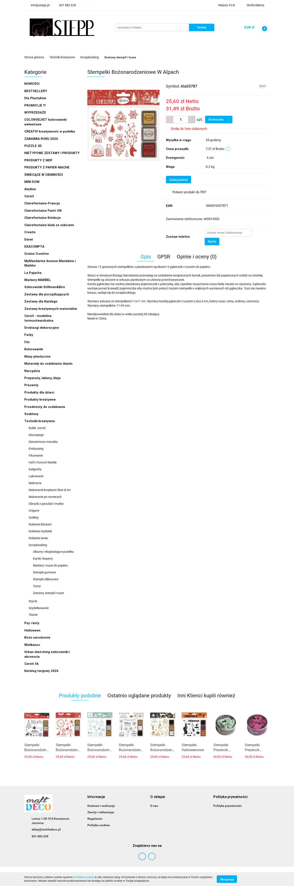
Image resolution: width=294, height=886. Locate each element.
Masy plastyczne (37, 356)
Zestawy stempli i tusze (48, 593)
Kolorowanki (34, 349)
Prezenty (31, 385)
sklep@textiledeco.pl (46, 829)
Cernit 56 (31, 664)
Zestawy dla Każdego (40, 301)
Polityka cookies (98, 825)
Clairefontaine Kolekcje (43, 218)
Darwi (28, 239)
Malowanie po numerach (45, 497)
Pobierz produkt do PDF (189, 192)
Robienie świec (38, 538)
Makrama (35, 483)
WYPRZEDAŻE (35, 112)
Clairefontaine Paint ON (43, 211)
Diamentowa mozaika (43, 441)
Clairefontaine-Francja (42, 203)
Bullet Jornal (37, 428)
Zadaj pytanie (178, 179)
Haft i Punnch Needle (43, 462)
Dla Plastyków (35, 98)
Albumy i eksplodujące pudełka (53, 551)
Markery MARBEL (38, 280)
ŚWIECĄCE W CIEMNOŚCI (43, 175)
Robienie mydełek (40, 531)
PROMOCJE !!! (35, 105)
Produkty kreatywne (40, 399)
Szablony (31, 414)
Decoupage (36, 435)
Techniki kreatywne (40, 421)
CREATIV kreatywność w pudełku (50, 131)
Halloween (32, 630)
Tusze (37, 586)
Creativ (30, 232)
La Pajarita (33, 273)
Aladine (30, 189)
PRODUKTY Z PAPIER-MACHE (47, 167)
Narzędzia (32, 371)
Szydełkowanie (39, 608)
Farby (29, 335)
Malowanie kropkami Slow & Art (50, 490)
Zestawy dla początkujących (46, 294)
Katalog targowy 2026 (41, 671)
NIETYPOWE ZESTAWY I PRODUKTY (52, 153)
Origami (34, 510)
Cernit (29, 196)
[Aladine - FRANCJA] (262, 86)
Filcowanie (36, 455)
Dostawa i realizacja (101, 805)
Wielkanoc (32, 645)
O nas (154, 805)
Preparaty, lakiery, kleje (43, 378)
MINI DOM (31, 182)
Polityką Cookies (84, 877)
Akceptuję (227, 879)
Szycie (33, 601)
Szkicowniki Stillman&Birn (44, 287)
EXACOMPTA (34, 247)
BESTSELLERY (35, 91)
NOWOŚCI (31, 84)
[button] (96, 797)
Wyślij (212, 241)
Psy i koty (31, 623)
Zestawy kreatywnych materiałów (50, 309)
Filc (27, 342)
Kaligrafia (35, 469)
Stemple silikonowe (45, 579)
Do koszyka (216, 119)
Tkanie (33, 614)
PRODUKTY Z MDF (38, 160)
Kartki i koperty (43, 558)
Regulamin (94, 818)
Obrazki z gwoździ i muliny (46, 503)
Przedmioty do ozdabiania (45, 407)
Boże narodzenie (37, 637)
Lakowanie (36, 476)
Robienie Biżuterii (40, 524)
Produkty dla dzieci (39, 392)
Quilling (34, 517)
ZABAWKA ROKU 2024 (41, 139)
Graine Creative (36, 254)
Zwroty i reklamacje (100, 812)
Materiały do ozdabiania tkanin (48, 364)
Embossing (36, 448)
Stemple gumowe (44, 572)
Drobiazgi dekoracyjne (42, 328)
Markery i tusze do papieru (50, 565)
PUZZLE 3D (33, 146)
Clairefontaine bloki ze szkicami (49, 225)
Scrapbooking (38, 545)
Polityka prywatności (227, 805)
